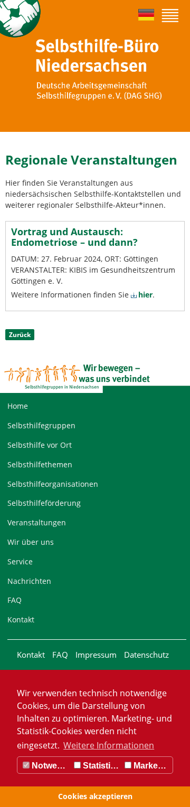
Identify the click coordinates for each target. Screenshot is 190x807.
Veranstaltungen (36, 522)
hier (145, 295)
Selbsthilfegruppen (41, 425)
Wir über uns (30, 542)
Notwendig (50, 765)
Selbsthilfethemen (39, 464)
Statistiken (101, 765)
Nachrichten (29, 581)
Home (17, 406)
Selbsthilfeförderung (44, 503)
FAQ (14, 600)
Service (20, 561)
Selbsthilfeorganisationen (52, 484)
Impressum (96, 654)
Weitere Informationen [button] (108, 745)
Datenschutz (146, 654)
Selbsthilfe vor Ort (39, 445)
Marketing (152, 765)
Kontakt (20, 619)
